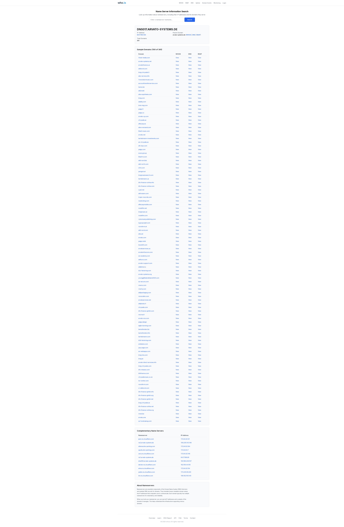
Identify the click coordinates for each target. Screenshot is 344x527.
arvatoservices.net (144, 300)
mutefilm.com (143, 215)
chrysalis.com (143, 307)
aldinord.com (142, 69)
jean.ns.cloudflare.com (146, 439)
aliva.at (140, 234)
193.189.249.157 (186, 461)
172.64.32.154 (185, 468)
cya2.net (141, 190)
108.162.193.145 (186, 476)
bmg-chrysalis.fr (144, 72)
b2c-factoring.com (144, 270)
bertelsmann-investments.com (148, 138)
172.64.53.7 (185, 450)
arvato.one (142, 417)
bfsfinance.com (143, 373)
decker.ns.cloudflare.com (147, 465)
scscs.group (142, 153)
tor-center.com (143, 381)
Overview (152, 518)
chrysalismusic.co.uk (145, 377)
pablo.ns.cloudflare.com (146, 472)
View (177, 58)
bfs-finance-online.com (146, 186)
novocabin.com (143, 296)
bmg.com (141, 98)
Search (189, 20)
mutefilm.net (142, 208)
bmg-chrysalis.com (144, 366)
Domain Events (207, 3)
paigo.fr (141, 109)
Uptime (198, 3)
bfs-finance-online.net (145, 406)
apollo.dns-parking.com (146, 450)
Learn (159, 518)
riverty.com (142, 289)
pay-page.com (143, 348)
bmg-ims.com (143, 355)
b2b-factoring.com (144, 340)
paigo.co (141, 113)
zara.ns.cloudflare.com (146, 454)
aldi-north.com (143, 164)
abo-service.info (143, 76)
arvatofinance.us (144, 65)
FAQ (180, 518)
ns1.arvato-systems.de (145, 457)
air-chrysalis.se (143, 142)
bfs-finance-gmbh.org (145, 395)
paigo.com (141, 149)
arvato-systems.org (145, 274)
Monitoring (217, 3)
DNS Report (167, 518)
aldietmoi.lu (142, 267)
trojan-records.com (145, 197)
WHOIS (181, 3)
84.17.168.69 (185, 457)
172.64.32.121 (185, 439)
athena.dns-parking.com (146, 446)
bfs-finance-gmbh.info (146, 392)
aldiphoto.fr (142, 304)
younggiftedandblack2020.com (148, 278)
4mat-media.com (144, 58)
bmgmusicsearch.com (145, 175)
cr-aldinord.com (143, 388)
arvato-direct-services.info (147, 362)
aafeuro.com (142, 259)
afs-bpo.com (142, 146)
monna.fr (141, 315)
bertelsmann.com (144, 337)
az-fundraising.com (144, 421)
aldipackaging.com (144, 292)
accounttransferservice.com (148, 83)
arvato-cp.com (143, 116)
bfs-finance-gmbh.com (146, 311)
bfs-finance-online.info (146, 182)
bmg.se (140, 359)
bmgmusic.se (142, 212)
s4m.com (141, 168)
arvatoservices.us (144, 248)
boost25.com (142, 245)
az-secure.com (143, 281)
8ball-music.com (144, 131)
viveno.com (142, 285)
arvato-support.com (145, 263)
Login (224, 3)
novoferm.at (142, 226)
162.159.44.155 (186, 465)
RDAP (187, 3)
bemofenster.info (144, 333)
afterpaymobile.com (145, 204)
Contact (192, 518)
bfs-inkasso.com (144, 370)
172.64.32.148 (185, 454)
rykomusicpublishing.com (147, 219)
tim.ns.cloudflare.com (145, 476)
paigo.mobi (142, 241)
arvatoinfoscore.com (145, 252)
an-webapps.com (144, 351)
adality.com (142, 102)
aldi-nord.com (143, 230)
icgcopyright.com (144, 223)
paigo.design (142, 322)
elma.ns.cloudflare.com (146, 468)
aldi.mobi (141, 91)
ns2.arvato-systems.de (146, 443)
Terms (186, 518)
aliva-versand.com (144, 127)
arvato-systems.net (144, 61)
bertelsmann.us (143, 179)
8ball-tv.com (142, 157)
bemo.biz (141, 87)
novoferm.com (143, 384)
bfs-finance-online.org (146, 410)
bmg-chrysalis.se (144, 403)
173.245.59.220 (186, 472)
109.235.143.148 (186, 443)
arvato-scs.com (143, 318)
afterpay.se (142, 124)
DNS (192, 3)
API (175, 518)
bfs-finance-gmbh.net (145, 399)
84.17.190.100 (141, 35)
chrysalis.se (142, 120)
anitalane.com (143, 344)
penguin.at (141, 171)
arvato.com (142, 237)
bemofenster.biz (143, 329)
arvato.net (141, 135)
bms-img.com (143, 105)
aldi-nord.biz (142, 160)
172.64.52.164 (185, 446)
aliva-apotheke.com (145, 94)
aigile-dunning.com (144, 326)
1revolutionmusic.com (145, 80)
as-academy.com (144, 256)
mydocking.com (143, 201)
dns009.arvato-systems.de (147, 461)
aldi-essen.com (143, 193)
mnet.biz (141, 414)
